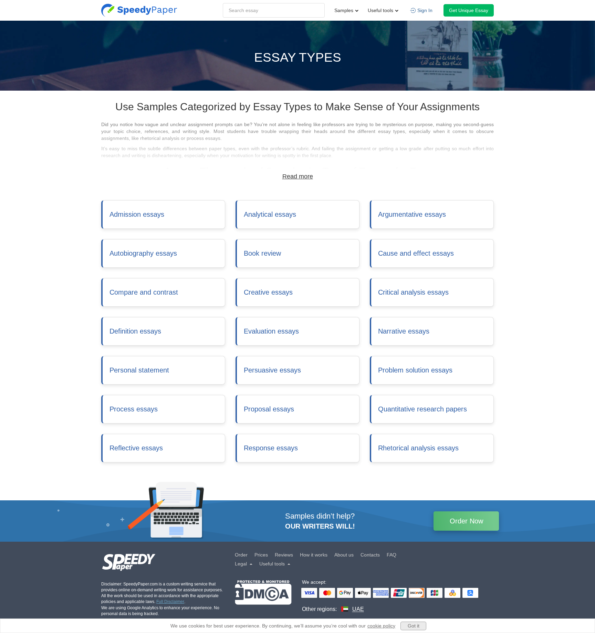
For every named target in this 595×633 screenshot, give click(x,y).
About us (344, 555)
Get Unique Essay (468, 10)
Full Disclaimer (170, 601)
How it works (313, 555)
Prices (261, 555)
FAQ (391, 555)
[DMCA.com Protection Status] (263, 596)
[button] (162, 560)
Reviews (284, 555)
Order (241, 555)
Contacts (370, 555)
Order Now (466, 521)
